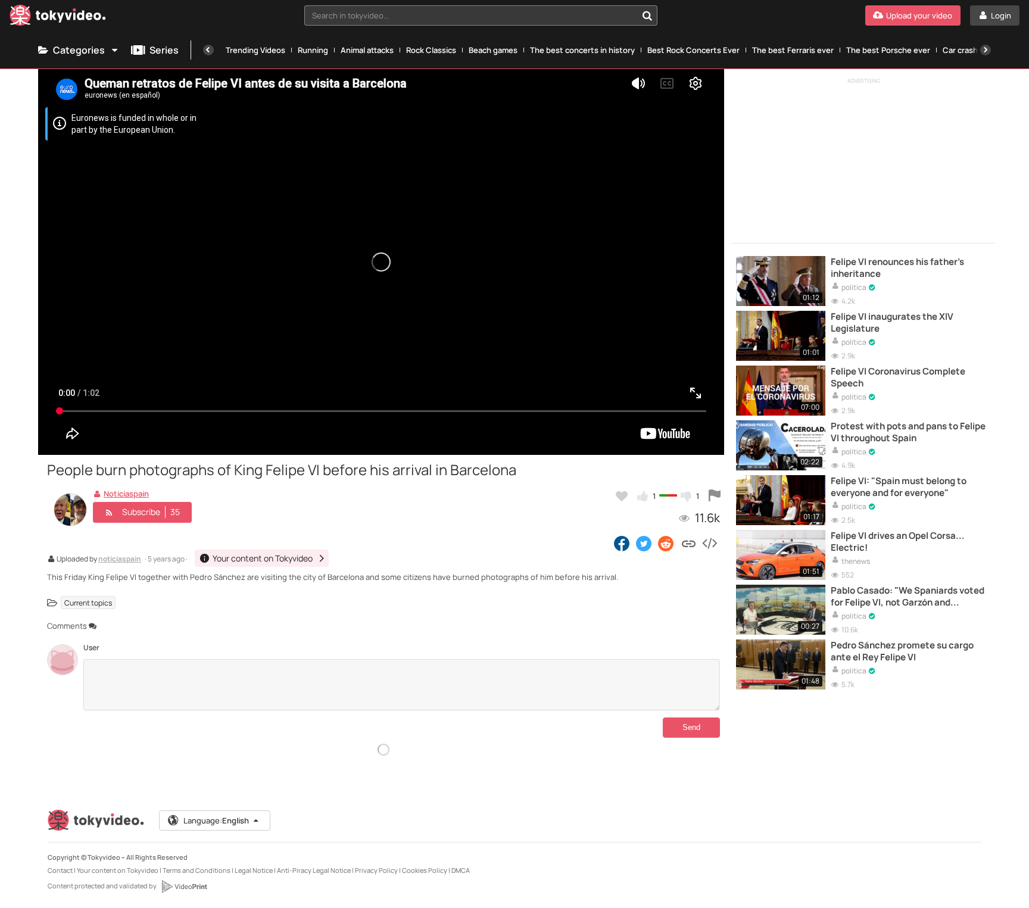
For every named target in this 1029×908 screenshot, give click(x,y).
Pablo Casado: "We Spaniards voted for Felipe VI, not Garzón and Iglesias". (907, 597)
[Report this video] (715, 496)
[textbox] (471, 15)
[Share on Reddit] (666, 543)
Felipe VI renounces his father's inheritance (897, 268)
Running (313, 50)
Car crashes (965, 50)
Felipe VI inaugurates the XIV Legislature (892, 323)
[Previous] (208, 50)
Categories (79, 50)
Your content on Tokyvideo (117, 870)
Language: (216, 820)
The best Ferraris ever (793, 50)
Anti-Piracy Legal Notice (314, 870)
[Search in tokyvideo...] (647, 15)
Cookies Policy (424, 870)
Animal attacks (367, 50)
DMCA (460, 870)
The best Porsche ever (888, 50)
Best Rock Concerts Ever (693, 50)
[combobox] (481, 15)
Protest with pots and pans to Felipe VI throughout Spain (908, 432)
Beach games (493, 50)
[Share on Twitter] (643, 543)
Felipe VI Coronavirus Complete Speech (898, 377)
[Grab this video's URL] (689, 543)
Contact (60, 870)
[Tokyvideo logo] (58, 18)
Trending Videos (255, 50)
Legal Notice (254, 870)
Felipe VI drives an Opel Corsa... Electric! (898, 542)
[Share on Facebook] (621, 543)
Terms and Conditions (196, 870)
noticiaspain (119, 560)
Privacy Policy (376, 870)
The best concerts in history (582, 50)
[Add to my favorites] (622, 496)
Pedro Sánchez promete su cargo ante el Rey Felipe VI (902, 651)
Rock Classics (431, 50)
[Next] (985, 50)
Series (164, 50)
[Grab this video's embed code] (709, 543)
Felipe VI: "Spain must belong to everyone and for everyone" (898, 487)
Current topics (88, 603)
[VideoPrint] (184, 886)
